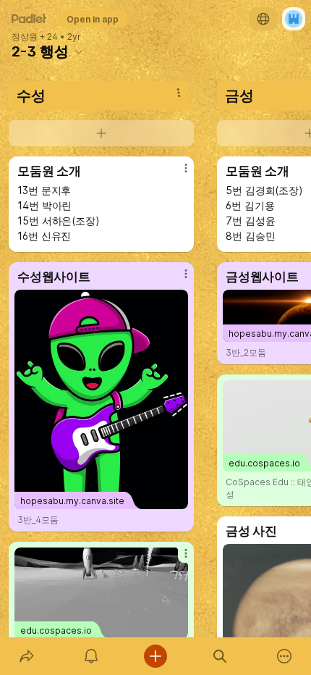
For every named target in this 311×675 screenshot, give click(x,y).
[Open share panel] (26, 656)
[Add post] (155, 656)
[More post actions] (176, 174)
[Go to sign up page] (293, 18)
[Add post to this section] (101, 133)
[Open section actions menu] (179, 93)
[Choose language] (263, 18)
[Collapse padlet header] (78, 51)
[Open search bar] (220, 656)
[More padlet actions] (284, 656)
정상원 (25, 37)
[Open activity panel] (90, 656)
